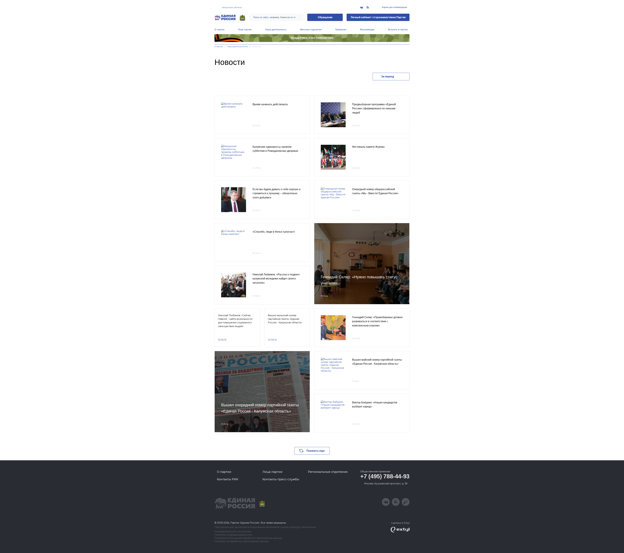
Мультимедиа (367, 29)
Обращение (325, 17)
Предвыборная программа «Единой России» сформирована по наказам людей (374, 108)
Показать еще (315, 450)
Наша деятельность (275, 29)
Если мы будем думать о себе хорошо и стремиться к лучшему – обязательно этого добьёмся (276, 193)
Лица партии (245, 29)
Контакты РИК (227, 479)
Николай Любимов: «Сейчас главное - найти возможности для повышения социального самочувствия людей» (235, 321)
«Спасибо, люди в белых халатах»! (274, 231)
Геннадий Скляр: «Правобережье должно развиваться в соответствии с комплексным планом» (377, 321)
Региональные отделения (328, 472)
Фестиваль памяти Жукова (368, 146)
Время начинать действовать (270, 104)
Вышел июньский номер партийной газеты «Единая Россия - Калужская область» (285, 319)
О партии (219, 29)
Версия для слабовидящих (394, 7)
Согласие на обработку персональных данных (241, 541)
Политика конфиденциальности (233, 534)
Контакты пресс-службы (280, 479)
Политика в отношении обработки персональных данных (248, 538)
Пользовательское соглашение (232, 531)
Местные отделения (311, 29)
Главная (218, 46)
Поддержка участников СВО (312, 38)
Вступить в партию (398, 29)
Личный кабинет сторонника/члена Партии (378, 17)
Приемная (340, 29)
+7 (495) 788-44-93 (385, 476)
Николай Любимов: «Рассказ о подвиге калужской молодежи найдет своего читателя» (276, 278)
